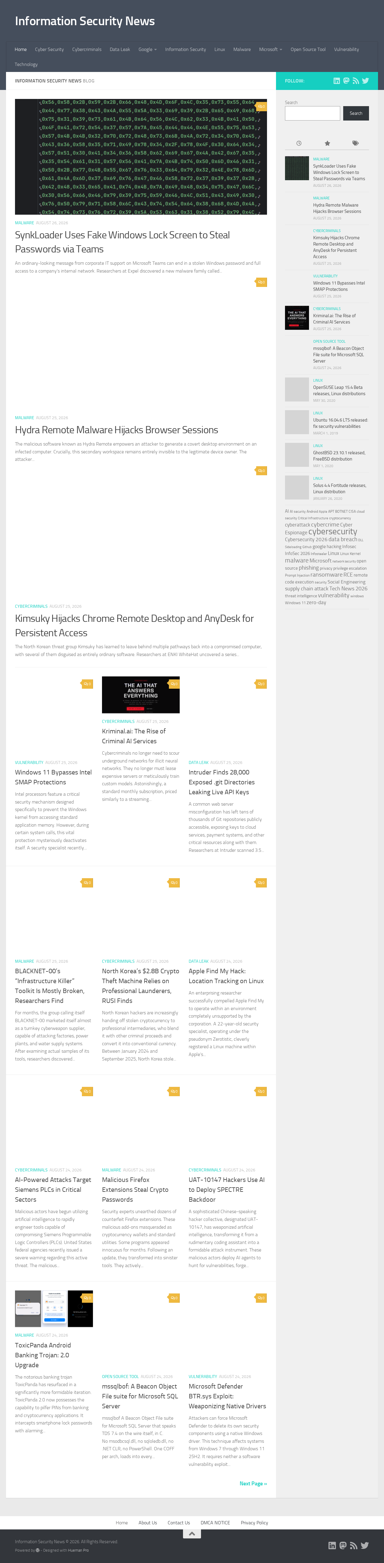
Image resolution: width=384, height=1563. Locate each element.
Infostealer (319, 554)
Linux (219, 49)
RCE (348, 575)
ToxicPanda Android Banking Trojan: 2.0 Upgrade (43, 1355)
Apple (323, 511)
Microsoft (268, 49)
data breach (342, 539)
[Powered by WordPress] (38, 1550)
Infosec (349, 546)
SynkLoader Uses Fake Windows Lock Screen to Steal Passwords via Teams (339, 172)
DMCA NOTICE (215, 1523)
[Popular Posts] (327, 143)
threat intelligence (301, 595)
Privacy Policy (254, 1523)
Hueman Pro (78, 1550)
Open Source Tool (308, 49)
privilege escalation (350, 568)
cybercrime (325, 524)
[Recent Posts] (299, 143)
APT (331, 511)
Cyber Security (49, 49)
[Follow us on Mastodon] (346, 80)
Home (21, 49)
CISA (352, 511)
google (319, 546)
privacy (326, 568)
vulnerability (334, 595)
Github (307, 547)
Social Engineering (346, 582)
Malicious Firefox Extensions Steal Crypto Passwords (135, 1190)
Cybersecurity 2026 (306, 539)
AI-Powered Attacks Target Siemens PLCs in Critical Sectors (53, 1190)
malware (297, 560)
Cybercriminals (86, 49)
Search (291, 102)
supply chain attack (306, 589)
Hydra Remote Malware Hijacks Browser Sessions (116, 430)
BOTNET (341, 511)
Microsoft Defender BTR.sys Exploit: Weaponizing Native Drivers (227, 1396)
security (321, 582)
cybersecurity (332, 531)
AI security (298, 511)
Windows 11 (295, 603)
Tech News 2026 (348, 589)
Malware (242, 49)
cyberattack (297, 525)
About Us (148, 1523)
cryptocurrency (340, 518)
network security (344, 561)
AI (287, 511)
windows (357, 596)
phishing (309, 567)
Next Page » (253, 1483)
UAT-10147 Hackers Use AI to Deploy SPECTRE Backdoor (227, 1190)
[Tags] (355, 143)
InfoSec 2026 (297, 553)
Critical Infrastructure (313, 518)
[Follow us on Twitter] (365, 80)
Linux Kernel (350, 553)
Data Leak (120, 49)
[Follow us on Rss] (355, 80)
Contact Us (179, 1523)
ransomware (326, 574)
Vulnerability (346, 49)
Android (312, 511)
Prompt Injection (297, 575)
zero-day (316, 602)
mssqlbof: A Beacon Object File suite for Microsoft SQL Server (140, 1396)
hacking (334, 546)
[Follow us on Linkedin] (336, 80)
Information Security (185, 49)
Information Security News (85, 20)
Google (145, 49)
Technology (26, 64)
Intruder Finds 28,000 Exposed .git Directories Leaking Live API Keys (222, 782)
